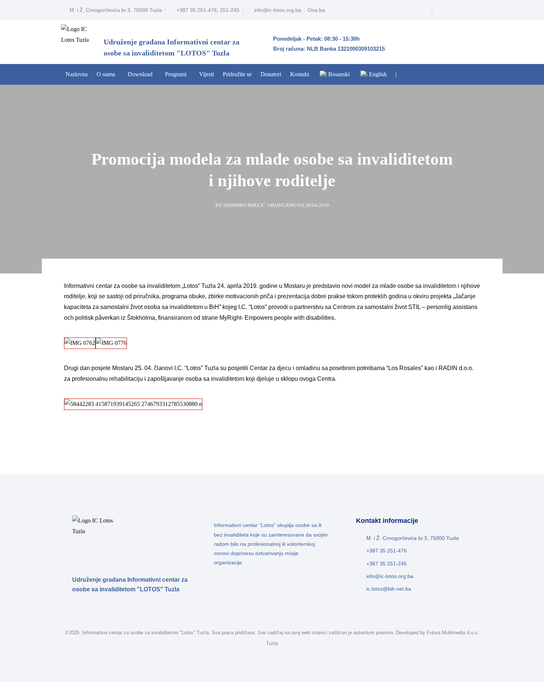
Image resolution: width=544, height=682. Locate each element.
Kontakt (299, 74)
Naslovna (77, 74)
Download (140, 74)
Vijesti (206, 74)
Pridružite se (237, 74)
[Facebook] (447, 10)
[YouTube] (461, 10)
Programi (176, 74)
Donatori (271, 74)
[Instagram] (475, 10)
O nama (106, 74)
